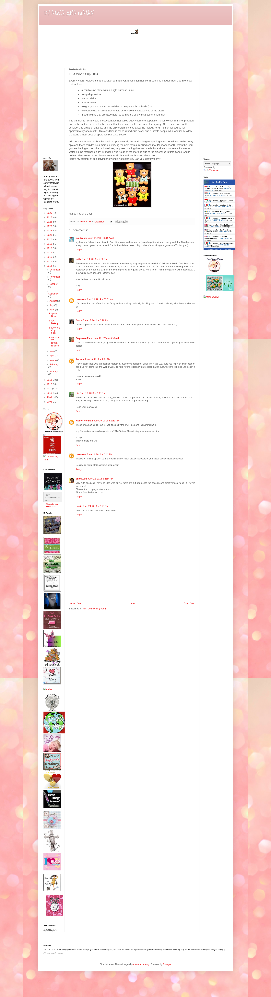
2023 (50, 226)
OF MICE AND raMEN (68, 13)
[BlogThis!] (118, 221)
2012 (50, 384)
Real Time (218, 249)
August (53, 301)
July (52, 305)
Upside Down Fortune (212, 202)
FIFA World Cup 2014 (54, 330)
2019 (50, 244)
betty (78, 259)
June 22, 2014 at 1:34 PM (100, 479)
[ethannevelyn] (51, 459)
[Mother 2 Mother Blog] (53, 432)
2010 (50, 393)
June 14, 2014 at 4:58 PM (94, 259)
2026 (50, 213)
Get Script (210, 249)
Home (133, 603)
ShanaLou (81, 479)
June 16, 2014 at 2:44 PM (97, 359)
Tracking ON (227, 249)
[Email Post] (111, 221)
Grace (79, 320)
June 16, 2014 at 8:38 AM (106, 338)
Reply (79, 250)
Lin (77, 393)
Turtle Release (215, 227)
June (52, 309)
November (55, 277)
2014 (50, 266)
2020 (50, 239)
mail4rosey (81, 238)
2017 (50, 252)
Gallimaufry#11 (224, 238)
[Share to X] (121, 221)
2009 (50, 397)
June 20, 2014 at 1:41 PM (99, 454)
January (54, 371)
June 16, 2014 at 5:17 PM (92, 393)
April (52, 355)
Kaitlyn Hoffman (84, 420)
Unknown (81, 299)
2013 (50, 380)
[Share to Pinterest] (126, 221)
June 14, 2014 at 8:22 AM (101, 238)
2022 (50, 230)
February (54, 364)
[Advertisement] (132, 579)
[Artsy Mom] (47, 435)
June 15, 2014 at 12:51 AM (100, 299)
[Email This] (116, 221)
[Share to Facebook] (124, 221)
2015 (50, 261)
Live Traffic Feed (219, 182)
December (55, 269)
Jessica (80, 359)
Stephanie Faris (84, 338)
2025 (50, 217)
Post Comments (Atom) (94, 608)
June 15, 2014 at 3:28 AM (95, 320)
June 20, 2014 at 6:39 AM (106, 420)
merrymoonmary (141, 964)
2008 (50, 402)
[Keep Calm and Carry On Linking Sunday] (52, 453)
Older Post (189, 603)
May (52, 351)
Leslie (79, 506)
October (53, 284)
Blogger (167, 964)
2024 (50, 222)
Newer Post (75, 603)
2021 (50, 235)
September (53, 294)
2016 (50, 257)
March (53, 360)
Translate (213, 170)
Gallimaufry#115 (223, 231)
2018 (50, 248)
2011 (49, 388)
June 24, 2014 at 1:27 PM (95, 506)
